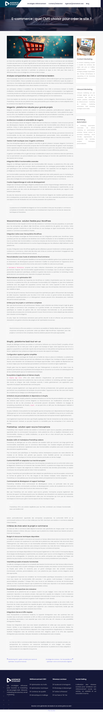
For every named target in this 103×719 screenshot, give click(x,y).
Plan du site (51, 711)
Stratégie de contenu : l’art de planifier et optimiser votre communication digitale (59, 660)
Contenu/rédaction (56, 4)
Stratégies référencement (36, 4)
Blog (87, 4)
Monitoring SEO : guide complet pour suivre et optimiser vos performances (22, 660)
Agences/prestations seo (74, 4)
